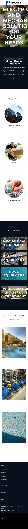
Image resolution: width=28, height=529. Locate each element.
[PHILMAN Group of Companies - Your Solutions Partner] (14, 2)
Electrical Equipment (14, 258)
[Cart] (26, 2)
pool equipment (14, 273)
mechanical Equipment (14, 243)
